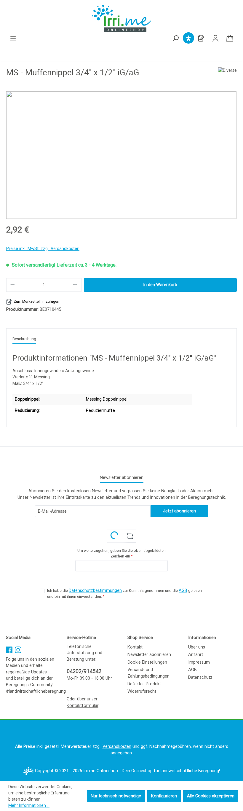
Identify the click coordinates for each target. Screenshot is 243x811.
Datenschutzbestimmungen (95, 590)
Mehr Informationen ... (28, 805)
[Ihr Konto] (215, 38)
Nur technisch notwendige (116, 796)
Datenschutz (200, 677)
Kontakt (135, 647)
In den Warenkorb (160, 284)
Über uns (196, 647)
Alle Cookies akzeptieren (210, 796)
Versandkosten (117, 746)
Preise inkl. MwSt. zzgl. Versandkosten (42, 248)
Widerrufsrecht (141, 691)
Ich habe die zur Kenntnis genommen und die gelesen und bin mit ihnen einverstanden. (124, 593)
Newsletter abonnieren (149, 654)
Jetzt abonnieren (179, 511)
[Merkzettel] (201, 38)
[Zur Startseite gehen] (121, 18)
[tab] (24, 339)
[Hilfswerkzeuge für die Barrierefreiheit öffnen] (188, 38)
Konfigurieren (164, 796)
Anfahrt (195, 654)
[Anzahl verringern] (12, 285)
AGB (183, 590)
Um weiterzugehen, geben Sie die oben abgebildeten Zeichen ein (121, 553)
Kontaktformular (82, 705)
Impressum (199, 662)
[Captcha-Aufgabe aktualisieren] (130, 536)
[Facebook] (9, 648)
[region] (121, 155)
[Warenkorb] (230, 38)
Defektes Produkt (144, 683)
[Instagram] (18, 648)
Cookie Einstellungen (147, 662)
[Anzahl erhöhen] (75, 285)
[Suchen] (175, 38)
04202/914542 (84, 671)
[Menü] (13, 38)
